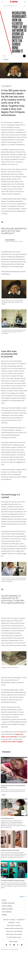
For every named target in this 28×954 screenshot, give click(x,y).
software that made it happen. (12, 742)
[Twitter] (17, 944)
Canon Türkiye (13, 941)
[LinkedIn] (14, 944)
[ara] (2, 2)
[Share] (24, 56)
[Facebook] (6, 944)
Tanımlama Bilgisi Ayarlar (14, 937)
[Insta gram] (10, 944)
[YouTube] (21, 944)
